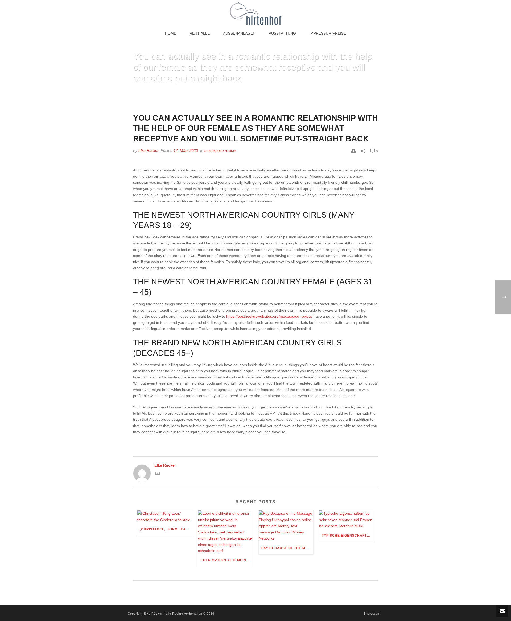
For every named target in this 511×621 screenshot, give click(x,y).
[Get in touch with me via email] (157, 474)
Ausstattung (282, 33)
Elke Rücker (148, 150)
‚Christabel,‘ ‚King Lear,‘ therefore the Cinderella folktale (166, 529)
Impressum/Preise (327, 33)
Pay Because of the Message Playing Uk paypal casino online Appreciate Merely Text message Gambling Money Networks (287, 548)
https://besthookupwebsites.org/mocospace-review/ (269, 316)
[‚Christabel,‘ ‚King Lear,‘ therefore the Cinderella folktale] (164, 516)
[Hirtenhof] (255, 13)
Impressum (372, 613)
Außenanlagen (239, 33)
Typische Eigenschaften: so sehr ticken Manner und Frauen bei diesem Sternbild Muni (348, 535)
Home (170, 33)
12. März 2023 (186, 150)
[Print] (353, 151)
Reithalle (199, 33)
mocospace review (220, 150)
